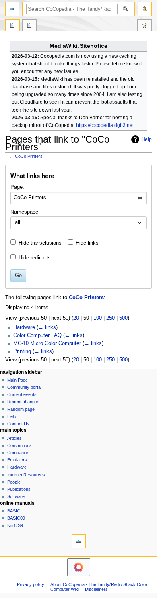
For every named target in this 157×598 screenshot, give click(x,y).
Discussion (29, 26)
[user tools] (145, 9)
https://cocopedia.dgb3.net (105, 125)
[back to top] (79, 541)
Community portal (24, 387)
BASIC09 (16, 518)
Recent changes (23, 401)
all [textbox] (17, 222)
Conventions (19, 445)
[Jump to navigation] (12, 9)
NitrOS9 (15, 525)
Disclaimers (96, 589)
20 (76, 318)
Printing (22, 351)
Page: (17, 187)
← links (47, 327)
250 (110, 318)
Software (16, 496)
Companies (18, 452)
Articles (14, 438)
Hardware (24, 327)
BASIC (13, 510)
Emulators (17, 459)
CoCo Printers (29, 156)
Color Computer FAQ (37, 335)
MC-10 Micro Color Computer (47, 343)
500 (123, 318)
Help (146, 139)
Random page (21, 409)
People (14, 482)
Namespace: (25, 212)
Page (12, 26)
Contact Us (18, 423)
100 (97, 318)
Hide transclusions (40, 243)
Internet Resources (26, 474)
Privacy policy (30, 584)
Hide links (87, 243)
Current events (22, 394)
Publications (19, 489)
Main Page (17, 380)
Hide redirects (35, 258)
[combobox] (78, 198)
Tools (144, 26)
